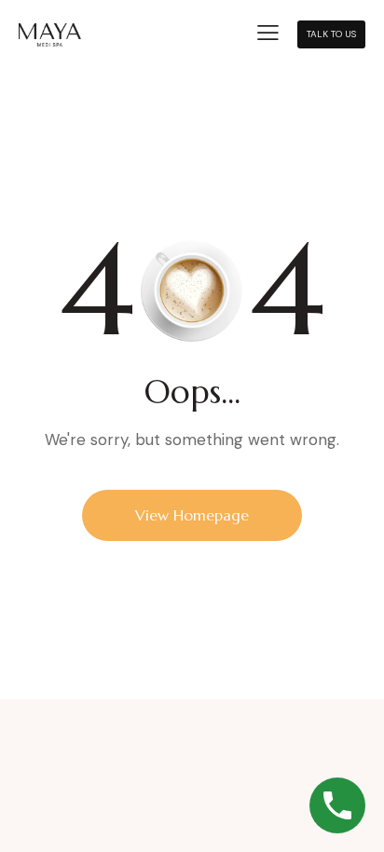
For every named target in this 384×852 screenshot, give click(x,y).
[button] (268, 33)
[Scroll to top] (344, 749)
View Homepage (192, 515)
